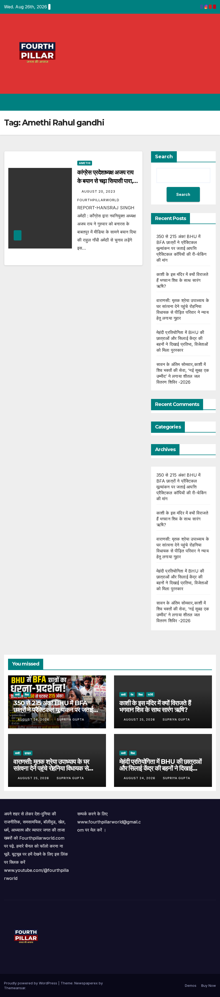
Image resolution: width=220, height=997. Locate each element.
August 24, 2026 (140, 778)
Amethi (84, 163)
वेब (132, 694)
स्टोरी (150, 694)
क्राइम (28, 753)
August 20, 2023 (99, 191)
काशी (17, 694)
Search (164, 157)
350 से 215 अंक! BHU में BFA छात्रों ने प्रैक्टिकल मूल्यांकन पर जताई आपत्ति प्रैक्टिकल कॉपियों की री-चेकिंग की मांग (181, 248)
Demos (190, 985)
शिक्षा (27, 694)
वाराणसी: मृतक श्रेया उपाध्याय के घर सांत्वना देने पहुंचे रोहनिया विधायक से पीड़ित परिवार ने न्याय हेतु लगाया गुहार (52, 768)
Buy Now (208, 985)
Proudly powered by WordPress (31, 983)
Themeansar (14, 988)
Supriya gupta (70, 719)
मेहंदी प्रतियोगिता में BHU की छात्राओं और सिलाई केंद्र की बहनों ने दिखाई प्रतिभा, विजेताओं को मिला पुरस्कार (160, 768)
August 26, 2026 (34, 719)
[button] (190, 102)
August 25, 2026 (140, 719)
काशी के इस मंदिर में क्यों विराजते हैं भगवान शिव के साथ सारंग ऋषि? (182, 280)
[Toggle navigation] (211, 102)
